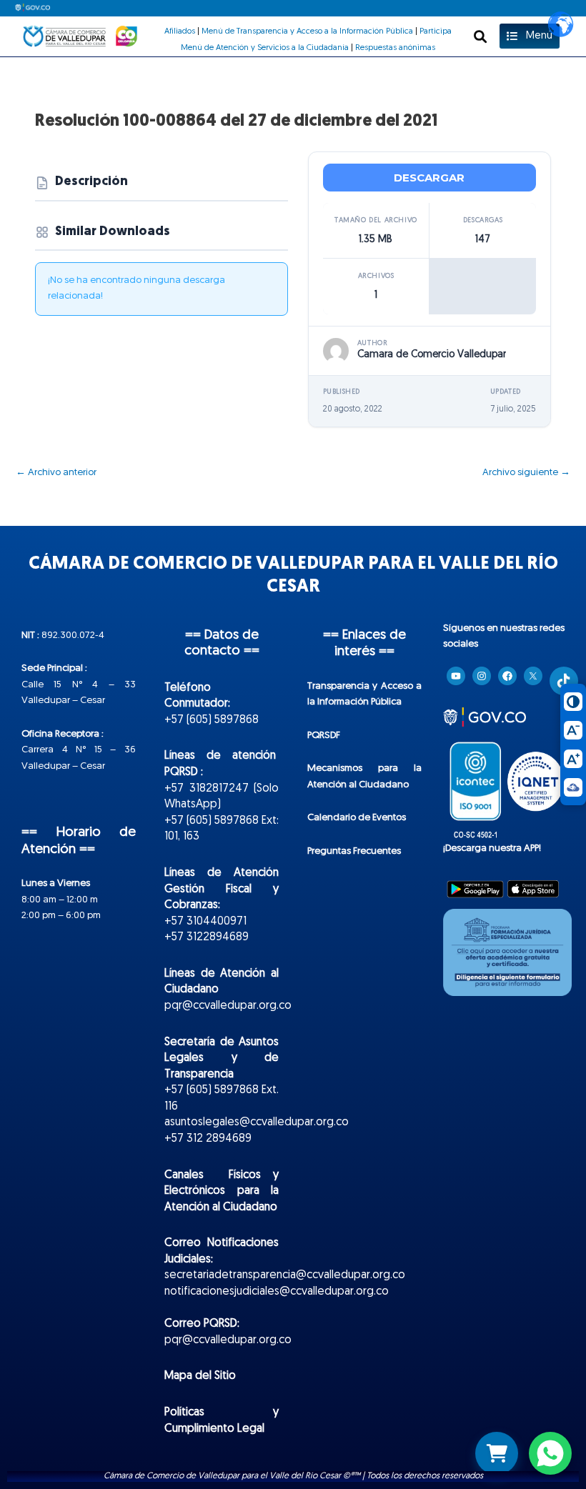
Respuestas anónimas (395, 48)
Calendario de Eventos (356, 817)
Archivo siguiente (526, 472)
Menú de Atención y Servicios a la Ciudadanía (265, 48)
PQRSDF (323, 735)
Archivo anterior (56, 472)
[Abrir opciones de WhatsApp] (550, 1453)
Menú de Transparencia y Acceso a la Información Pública (307, 31)
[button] (480, 36)
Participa (435, 31)
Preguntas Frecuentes (354, 851)
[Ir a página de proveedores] (496, 1453)
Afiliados (179, 31)
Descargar (429, 177)
